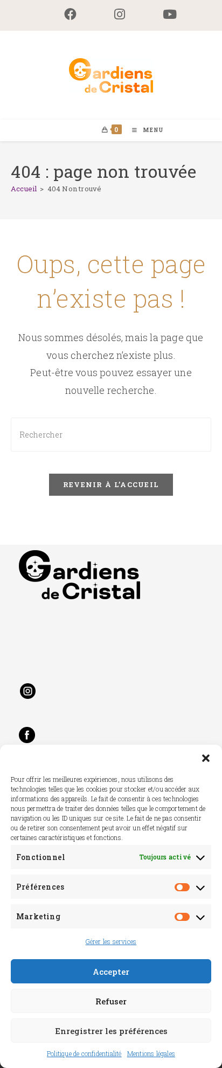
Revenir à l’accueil (111, 484)
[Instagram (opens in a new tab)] (119, 14)
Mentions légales (151, 1053)
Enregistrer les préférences (111, 1030)
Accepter (111, 971)
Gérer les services (111, 941)
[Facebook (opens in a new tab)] (70, 14)
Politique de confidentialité (84, 1053)
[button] (205, 758)
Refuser (111, 1001)
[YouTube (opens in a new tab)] (160, 14)
